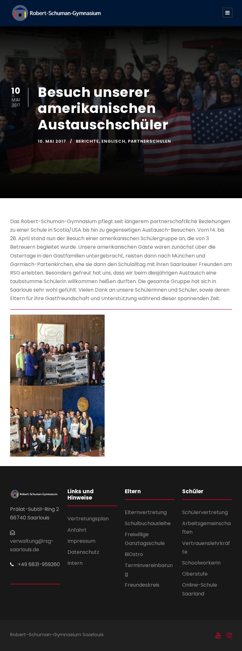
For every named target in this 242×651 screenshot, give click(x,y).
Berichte (87, 141)
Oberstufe (195, 573)
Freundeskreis (142, 585)
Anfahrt (77, 530)
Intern (75, 563)
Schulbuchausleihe (148, 523)
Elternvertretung (146, 512)
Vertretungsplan (88, 518)
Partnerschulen (149, 141)
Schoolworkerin (201, 562)
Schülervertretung (205, 512)
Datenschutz (83, 552)
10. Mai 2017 (52, 141)
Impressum (81, 541)
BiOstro (134, 554)
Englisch (113, 141)
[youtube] (218, 635)
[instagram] (229, 635)
